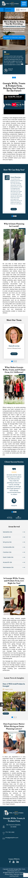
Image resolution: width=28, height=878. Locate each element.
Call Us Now (8, 9)
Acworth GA (14, 562)
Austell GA (14, 537)
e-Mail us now (23, 9)
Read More (14, 209)
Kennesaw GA (14, 567)
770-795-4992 (9, 832)
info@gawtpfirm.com (11, 837)
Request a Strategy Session (14, 37)
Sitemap (16, 874)
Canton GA (14, 552)
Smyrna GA (14, 542)
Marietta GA (14, 532)
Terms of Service (19, 872)
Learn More (14, 353)
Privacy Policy (9, 874)
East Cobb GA (14, 557)
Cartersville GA (14, 547)
